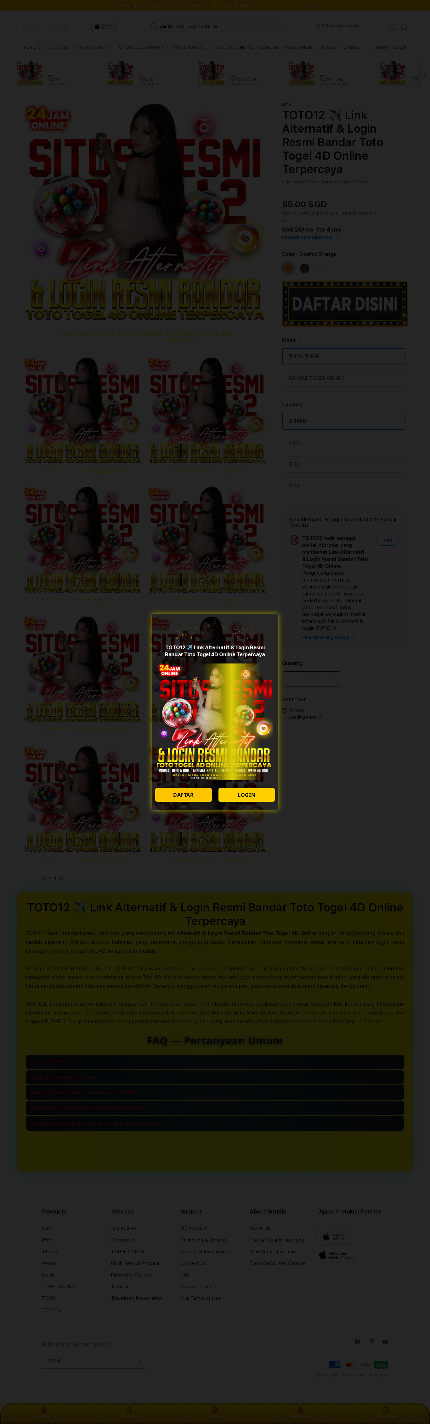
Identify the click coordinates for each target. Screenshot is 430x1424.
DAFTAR (183, 794)
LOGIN (246, 794)
